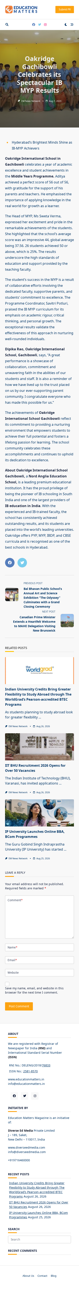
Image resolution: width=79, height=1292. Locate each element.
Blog (53, 1276)
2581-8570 (30, 1071)
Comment (15, 900)
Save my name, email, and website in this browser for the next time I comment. (34, 990)
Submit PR (65, 9)
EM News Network (30, 101)
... (40, 717)
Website (13, 972)
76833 (46, 1065)
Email (12, 960)
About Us (28, 1276)
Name (12, 947)
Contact (42, 1276)
